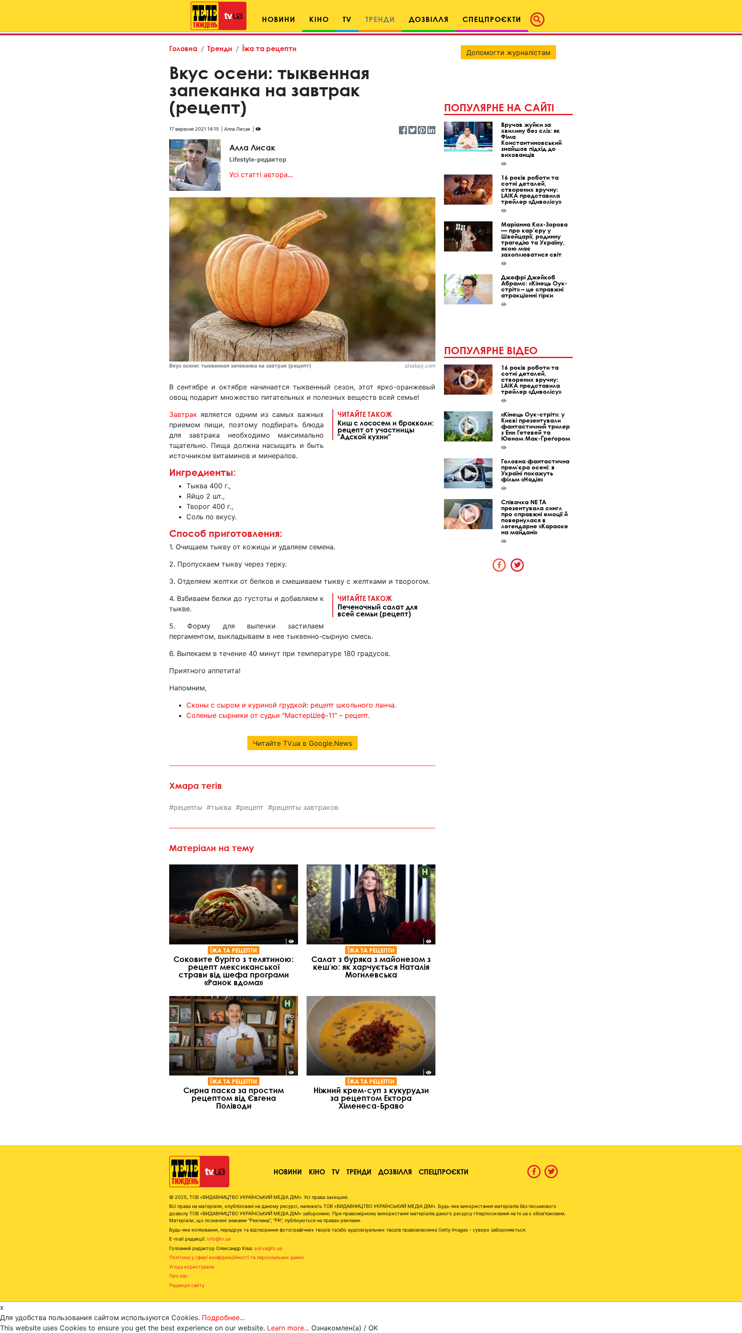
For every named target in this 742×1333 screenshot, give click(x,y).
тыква (221, 807)
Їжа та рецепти (269, 48)
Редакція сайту (186, 1285)
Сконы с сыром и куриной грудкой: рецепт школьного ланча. (291, 705)
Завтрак (183, 414)
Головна (183, 48)
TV (336, 1172)
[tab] (499, 565)
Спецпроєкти (443, 1172)
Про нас (178, 1276)
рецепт (252, 807)
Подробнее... (223, 1317)
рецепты (187, 807)
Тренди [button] (380, 19)
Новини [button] (278, 19)
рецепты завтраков (305, 807)
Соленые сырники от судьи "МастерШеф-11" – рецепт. (278, 715)
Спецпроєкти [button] (491, 19)
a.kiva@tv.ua (268, 1248)
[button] (539, 19)
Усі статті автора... (261, 174)
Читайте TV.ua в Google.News (302, 743)
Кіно (317, 1172)
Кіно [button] (319, 19)
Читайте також (386, 425)
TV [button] (347, 19)
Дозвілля (395, 1172)
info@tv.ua (219, 1239)
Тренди (219, 48)
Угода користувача (191, 1267)
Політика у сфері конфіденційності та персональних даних (236, 1257)
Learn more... (288, 1328)
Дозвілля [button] (429, 19)
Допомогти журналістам (508, 52)
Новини (288, 1172)
